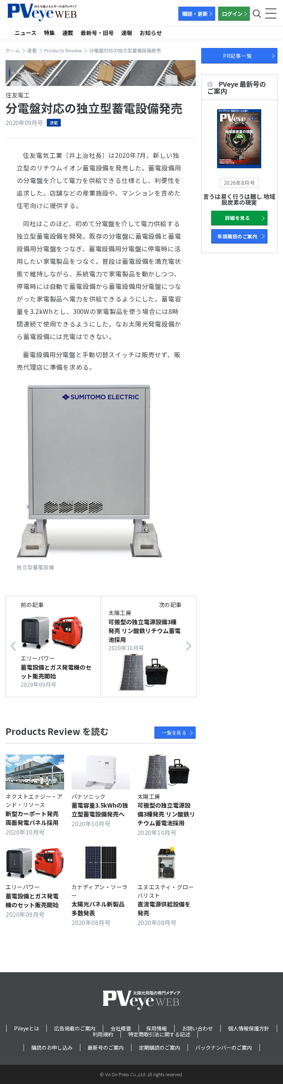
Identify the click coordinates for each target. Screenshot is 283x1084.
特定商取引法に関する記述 (159, 1034)
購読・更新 (195, 13)
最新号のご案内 (106, 1047)
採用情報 (156, 1028)
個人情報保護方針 (248, 1028)
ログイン (232, 13)
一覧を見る (174, 732)
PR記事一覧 (237, 55)
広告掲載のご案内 (74, 1028)
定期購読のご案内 (159, 1047)
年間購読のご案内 (237, 236)
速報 (126, 33)
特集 (49, 33)
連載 (67, 33)
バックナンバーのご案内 (223, 1047)
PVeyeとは (26, 1028)
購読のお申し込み (52, 1047)
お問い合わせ (197, 1028)
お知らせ (151, 33)
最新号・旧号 (97, 33)
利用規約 (102, 1034)
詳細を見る (237, 217)
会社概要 (121, 1028)
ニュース (25, 33)
